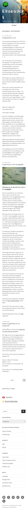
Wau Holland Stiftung (13, 300)
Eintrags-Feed (6, 479)
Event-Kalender (11, 401)
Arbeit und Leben (19, 206)
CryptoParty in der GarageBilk (12, 164)
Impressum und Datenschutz (10, 505)
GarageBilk (8, 189)
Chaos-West (5, 457)
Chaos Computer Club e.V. (9, 460)
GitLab (4, 447)
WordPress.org (6, 486)
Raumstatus (9, 397)
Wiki (22, 314)
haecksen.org (5, 466)
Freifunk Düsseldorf (7, 463)
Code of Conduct (6, 431)
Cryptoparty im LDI (9, 38)
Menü (14, 25)
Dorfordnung (5, 434)
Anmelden (5, 476)
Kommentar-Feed (7, 482)
